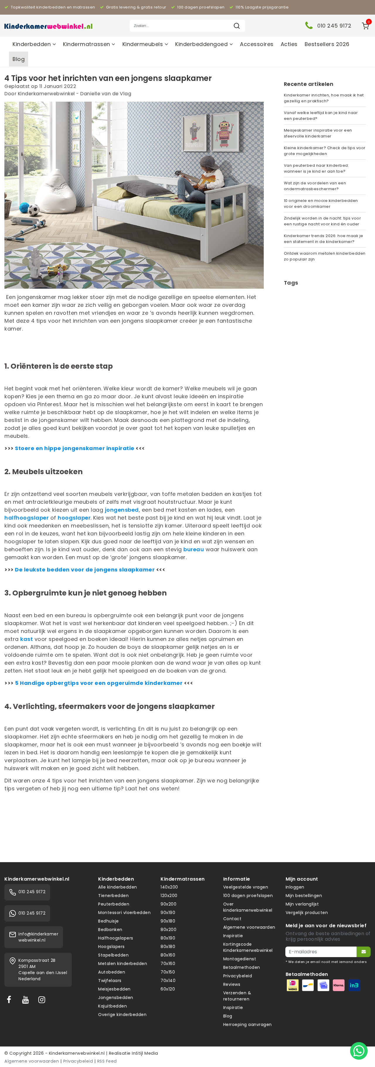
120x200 (169, 895)
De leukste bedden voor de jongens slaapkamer (85, 569)
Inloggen (295, 887)
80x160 (168, 955)
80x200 (168, 929)
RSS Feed (107, 1061)
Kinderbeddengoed (202, 44)
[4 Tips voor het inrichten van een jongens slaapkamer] (134, 196)
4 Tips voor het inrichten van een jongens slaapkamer (108, 78)
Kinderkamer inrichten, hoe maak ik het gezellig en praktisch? (324, 98)
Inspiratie (233, 936)
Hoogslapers (111, 946)
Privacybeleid (237, 976)
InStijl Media (144, 1053)
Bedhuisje (108, 921)
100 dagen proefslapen (248, 895)
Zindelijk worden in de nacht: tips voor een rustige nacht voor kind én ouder (322, 221)
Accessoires (257, 44)
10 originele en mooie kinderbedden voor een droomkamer (321, 203)
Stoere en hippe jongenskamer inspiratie (74, 448)
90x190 (168, 912)
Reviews (232, 984)
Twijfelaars (110, 980)
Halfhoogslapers (115, 938)
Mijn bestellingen (304, 895)
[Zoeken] (236, 26)
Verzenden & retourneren (237, 996)
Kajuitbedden (112, 1006)
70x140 (168, 980)
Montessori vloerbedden (124, 912)
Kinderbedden (32, 44)
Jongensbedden (115, 997)
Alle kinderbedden (117, 887)
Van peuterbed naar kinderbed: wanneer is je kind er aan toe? (316, 168)
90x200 (168, 904)
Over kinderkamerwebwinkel (247, 907)
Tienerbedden (113, 895)
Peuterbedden (113, 904)
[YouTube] (27, 999)
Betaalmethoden (241, 967)
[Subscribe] (364, 952)
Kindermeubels (143, 44)
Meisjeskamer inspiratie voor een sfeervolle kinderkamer (318, 133)
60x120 (168, 989)
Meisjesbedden (114, 989)
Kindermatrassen (87, 44)
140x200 (169, 887)
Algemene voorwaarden (249, 927)
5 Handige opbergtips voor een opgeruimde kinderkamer (99, 683)
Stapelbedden (113, 955)
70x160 (168, 963)
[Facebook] (10, 999)
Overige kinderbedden (122, 1014)
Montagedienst (239, 959)
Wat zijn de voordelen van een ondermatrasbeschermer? (315, 186)
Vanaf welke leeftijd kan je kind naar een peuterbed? (321, 115)
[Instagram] (43, 999)
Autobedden (111, 972)
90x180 (168, 921)
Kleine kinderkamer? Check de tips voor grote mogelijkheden (325, 150)
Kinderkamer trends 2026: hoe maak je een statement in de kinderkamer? (323, 238)
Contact (232, 919)
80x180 (168, 946)
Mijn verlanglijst (302, 904)
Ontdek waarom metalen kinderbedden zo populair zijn (325, 256)
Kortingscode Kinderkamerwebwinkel (248, 947)
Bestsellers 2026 (327, 44)
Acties (289, 44)
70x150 (168, 972)
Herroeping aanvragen (247, 1024)
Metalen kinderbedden (122, 963)
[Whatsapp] (359, 1051)
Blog (19, 59)
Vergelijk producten (307, 912)
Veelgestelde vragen (245, 887)
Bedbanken (110, 929)
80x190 (168, 938)
